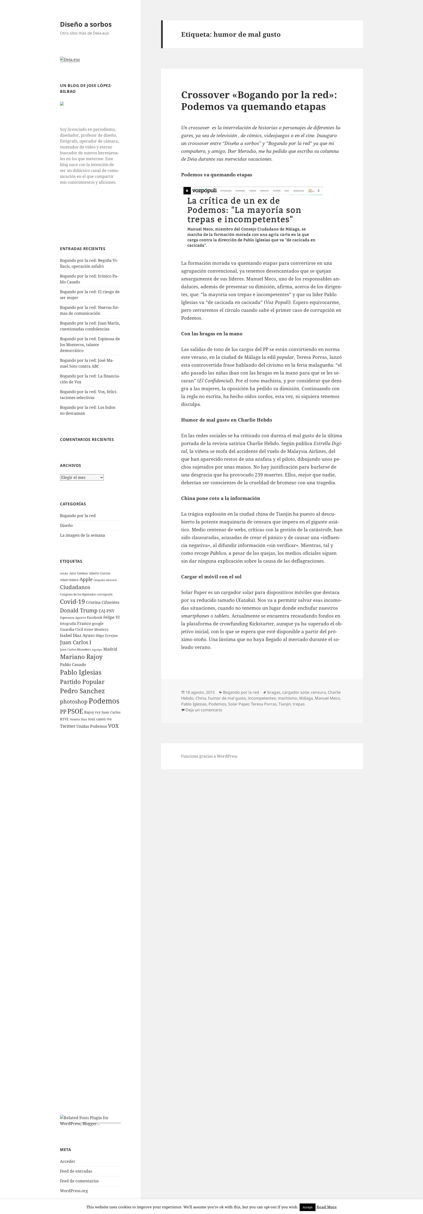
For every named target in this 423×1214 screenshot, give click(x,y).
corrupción (105, 594)
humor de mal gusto (227, 698)
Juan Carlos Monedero (75, 649)
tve (109, 719)
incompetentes (262, 698)
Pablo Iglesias (81, 672)
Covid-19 (72, 601)
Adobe (64, 573)
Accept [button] (308, 1207)
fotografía (68, 623)
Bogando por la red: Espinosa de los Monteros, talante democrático (90, 344)
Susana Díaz (78, 719)
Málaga (306, 698)
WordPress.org (74, 1190)
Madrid (110, 649)
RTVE (64, 719)
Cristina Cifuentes (102, 602)
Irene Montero (96, 629)
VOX (113, 725)
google (98, 623)
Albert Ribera (69, 580)
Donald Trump (79, 610)
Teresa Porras (264, 704)
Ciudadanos (75, 587)
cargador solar (295, 692)
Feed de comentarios (79, 1181)
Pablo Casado (73, 664)
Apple (86, 579)
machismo (287, 698)
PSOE (75, 711)
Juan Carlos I (75, 642)
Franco (84, 623)
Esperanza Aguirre (73, 618)
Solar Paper (238, 704)
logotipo (97, 649)
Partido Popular (82, 682)
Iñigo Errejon (107, 635)
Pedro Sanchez (82, 690)
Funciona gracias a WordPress (209, 756)
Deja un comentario (204, 710)
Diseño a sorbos (86, 24)
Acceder (67, 1161)
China (201, 698)
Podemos (104, 701)
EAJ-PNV (107, 611)
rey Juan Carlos (107, 712)
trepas (299, 704)
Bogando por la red (78, 515)
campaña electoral (105, 580)
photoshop (74, 701)
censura (318, 692)
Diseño (66, 525)
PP (63, 711)
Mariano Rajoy (81, 656)
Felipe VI (111, 617)
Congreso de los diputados (78, 594)
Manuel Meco (327, 698)
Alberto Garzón (99, 573)
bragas (273, 692)
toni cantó (97, 718)
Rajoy (89, 712)
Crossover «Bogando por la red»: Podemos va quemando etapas (259, 100)
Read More (327, 1206)
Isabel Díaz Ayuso (77, 635)
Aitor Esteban (78, 573)
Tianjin (285, 704)
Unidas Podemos (91, 726)
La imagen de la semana (82, 535)
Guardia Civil (71, 629)
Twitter (67, 726)
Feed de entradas (76, 1171)
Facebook (94, 617)
